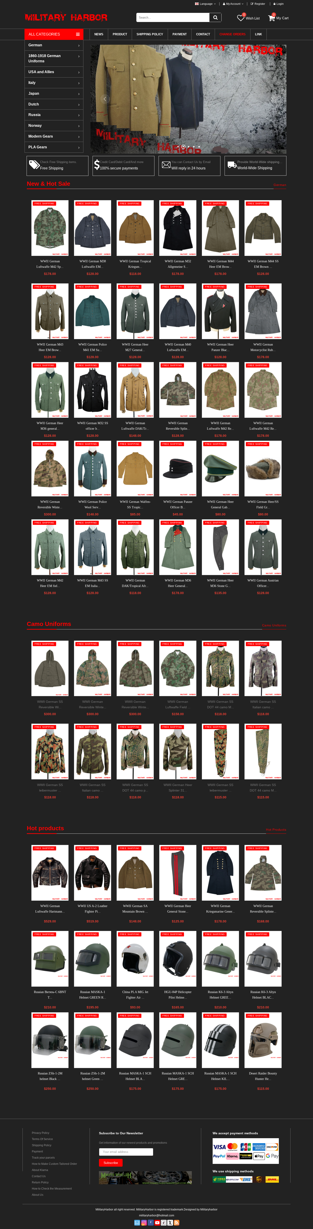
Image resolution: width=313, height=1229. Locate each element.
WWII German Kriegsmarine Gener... (220, 908)
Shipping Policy (41, 1145)
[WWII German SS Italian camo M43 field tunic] (263, 668)
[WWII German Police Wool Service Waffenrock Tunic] (92, 468)
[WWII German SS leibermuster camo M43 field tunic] (50, 751)
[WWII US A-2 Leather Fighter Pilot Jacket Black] (92, 872)
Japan (33, 93)
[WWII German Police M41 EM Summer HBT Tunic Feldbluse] (92, 311)
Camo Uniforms (274, 625)
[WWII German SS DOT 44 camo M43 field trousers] (263, 751)
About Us (37, 1194)
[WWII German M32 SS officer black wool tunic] (92, 390)
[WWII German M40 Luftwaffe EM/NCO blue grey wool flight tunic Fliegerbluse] (177, 311)
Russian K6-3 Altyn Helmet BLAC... (263, 994)
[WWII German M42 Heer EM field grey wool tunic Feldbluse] (50, 547)
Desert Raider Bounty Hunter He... (263, 1076)
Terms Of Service (42, 1139)
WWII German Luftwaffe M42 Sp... (49, 264)
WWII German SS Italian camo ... (263, 704)
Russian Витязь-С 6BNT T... (50, 994)
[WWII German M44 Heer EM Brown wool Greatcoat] (220, 228)
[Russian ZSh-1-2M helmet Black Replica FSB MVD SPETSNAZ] (50, 1040)
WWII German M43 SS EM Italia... (92, 583)
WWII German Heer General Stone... (178, 908)
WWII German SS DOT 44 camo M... (220, 704)
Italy (32, 83)
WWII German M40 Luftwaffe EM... (178, 347)
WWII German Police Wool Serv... (92, 504)
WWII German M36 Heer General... (178, 583)
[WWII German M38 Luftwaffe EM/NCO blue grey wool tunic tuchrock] (92, 228)
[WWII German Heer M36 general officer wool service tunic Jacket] (50, 390)
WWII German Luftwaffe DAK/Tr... (135, 425)
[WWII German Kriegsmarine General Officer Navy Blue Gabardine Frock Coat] (220, 872)
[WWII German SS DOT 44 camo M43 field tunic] (220, 668)
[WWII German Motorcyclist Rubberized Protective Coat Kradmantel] (263, 311)
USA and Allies (41, 72)
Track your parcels (43, 1157)
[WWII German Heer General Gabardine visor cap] (220, 468)
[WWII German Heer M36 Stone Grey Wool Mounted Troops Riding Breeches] (220, 547)
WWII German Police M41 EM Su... (92, 347)
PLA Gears (37, 147)
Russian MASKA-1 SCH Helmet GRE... (178, 1076)
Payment (37, 1151)
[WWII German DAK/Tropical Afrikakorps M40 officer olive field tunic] (135, 547)
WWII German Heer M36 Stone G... (220, 583)
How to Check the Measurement (52, 1188)
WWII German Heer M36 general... (50, 425)
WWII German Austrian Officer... (263, 583)
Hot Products (276, 829)
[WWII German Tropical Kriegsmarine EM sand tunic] (135, 228)
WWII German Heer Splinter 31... (178, 787)
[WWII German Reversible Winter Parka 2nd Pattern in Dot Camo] (92, 668)
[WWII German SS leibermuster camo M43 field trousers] (220, 751)
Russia (34, 115)
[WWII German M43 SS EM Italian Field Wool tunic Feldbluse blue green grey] (92, 547)
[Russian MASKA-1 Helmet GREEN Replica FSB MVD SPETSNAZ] (92, 958)
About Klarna (40, 1170)
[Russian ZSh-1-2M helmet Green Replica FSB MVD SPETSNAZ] (92, 1040)
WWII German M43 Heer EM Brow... (50, 347)
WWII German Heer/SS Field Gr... (263, 504)
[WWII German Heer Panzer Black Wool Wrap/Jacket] (220, 311)
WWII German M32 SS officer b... (92, 425)
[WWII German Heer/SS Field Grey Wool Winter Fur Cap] (263, 468)
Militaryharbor (208, 1209)
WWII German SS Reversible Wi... (50, 704)
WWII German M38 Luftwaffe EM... (93, 264)
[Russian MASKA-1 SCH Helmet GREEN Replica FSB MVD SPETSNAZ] (177, 1040)
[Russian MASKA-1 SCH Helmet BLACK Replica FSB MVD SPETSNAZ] (135, 1040)
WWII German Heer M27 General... (135, 347)
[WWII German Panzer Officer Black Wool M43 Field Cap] (177, 468)
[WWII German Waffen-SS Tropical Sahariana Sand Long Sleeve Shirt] (135, 468)
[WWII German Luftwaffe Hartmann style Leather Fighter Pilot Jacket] (50, 872)
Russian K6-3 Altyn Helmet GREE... (220, 994)
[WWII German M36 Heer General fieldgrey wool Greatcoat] (177, 547)
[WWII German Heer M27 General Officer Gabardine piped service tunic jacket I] (135, 311)
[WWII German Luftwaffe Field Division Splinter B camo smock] (177, 668)
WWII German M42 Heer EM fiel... (50, 583)
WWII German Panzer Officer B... (177, 504)
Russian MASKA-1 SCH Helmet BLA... (135, 1076)
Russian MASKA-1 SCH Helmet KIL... (220, 1076)
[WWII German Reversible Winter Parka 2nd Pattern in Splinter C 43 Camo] (135, 668)
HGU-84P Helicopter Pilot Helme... (178, 994)
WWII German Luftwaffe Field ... (177, 704)
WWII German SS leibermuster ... (50, 787)
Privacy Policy (40, 1133)
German (35, 45)
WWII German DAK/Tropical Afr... (135, 583)
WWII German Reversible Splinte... (263, 908)
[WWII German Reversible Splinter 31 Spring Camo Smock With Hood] (177, 390)
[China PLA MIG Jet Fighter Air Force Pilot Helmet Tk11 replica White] (135, 958)
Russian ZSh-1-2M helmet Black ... (50, 1076)
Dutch (33, 104)
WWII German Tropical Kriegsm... (135, 264)
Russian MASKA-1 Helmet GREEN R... (92, 994)
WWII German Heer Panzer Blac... (220, 347)
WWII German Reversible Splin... (178, 425)
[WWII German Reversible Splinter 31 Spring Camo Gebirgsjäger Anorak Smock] (263, 872)
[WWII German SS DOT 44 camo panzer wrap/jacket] (135, 751)
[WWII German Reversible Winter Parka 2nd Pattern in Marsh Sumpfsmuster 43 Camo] (50, 468)
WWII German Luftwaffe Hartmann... (50, 908)
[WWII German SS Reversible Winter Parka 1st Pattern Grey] (50, 668)
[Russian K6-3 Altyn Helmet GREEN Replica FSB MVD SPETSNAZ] (220, 958)
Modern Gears (40, 136)
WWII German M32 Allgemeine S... (178, 264)
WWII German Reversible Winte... (50, 504)
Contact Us (39, 1176)
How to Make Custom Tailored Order (54, 1163)
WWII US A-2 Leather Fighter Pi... (92, 908)
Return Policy (40, 1182)
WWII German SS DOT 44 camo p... (135, 787)
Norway (35, 125)
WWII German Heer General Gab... (220, 504)
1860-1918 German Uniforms (44, 58)
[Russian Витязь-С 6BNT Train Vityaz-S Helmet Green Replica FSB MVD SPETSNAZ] (50, 958)
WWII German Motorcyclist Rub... (263, 347)
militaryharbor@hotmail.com (156, 1215)
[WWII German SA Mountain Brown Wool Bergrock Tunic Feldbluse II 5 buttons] (135, 872)
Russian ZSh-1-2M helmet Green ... (92, 1076)
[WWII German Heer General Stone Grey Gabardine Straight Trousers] (177, 872)
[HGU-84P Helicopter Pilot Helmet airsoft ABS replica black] (177, 958)
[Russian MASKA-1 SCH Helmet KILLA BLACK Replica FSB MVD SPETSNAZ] (220, 1040)
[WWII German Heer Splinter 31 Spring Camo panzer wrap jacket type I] (177, 751)
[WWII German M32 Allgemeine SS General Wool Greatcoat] (177, 228)
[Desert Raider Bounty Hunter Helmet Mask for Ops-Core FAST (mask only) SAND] (263, 1040)
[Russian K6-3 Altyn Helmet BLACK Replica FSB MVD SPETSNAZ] (263, 958)
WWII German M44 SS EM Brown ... (263, 264)
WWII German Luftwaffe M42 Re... (220, 425)
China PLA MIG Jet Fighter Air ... (135, 994)
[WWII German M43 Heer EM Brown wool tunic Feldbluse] (50, 311)
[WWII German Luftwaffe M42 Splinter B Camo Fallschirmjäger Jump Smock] (50, 228)
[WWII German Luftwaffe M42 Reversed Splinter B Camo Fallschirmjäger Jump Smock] (220, 390)
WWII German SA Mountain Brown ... (135, 908)
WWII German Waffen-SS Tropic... (135, 504)
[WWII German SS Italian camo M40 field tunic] (92, 751)
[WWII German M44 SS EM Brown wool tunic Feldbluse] (263, 228)
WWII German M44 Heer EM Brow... (220, 264)
